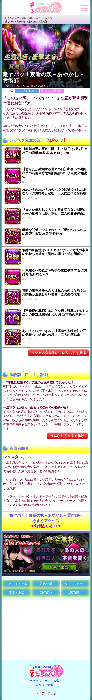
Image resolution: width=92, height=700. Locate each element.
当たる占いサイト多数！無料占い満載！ (46, 683)
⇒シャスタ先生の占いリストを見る (58, 353)
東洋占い (75, 592)
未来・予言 (16, 592)
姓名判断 (46, 584)
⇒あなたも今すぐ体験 (67, 436)
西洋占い (46, 592)
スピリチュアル (16, 584)
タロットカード (75, 584)
